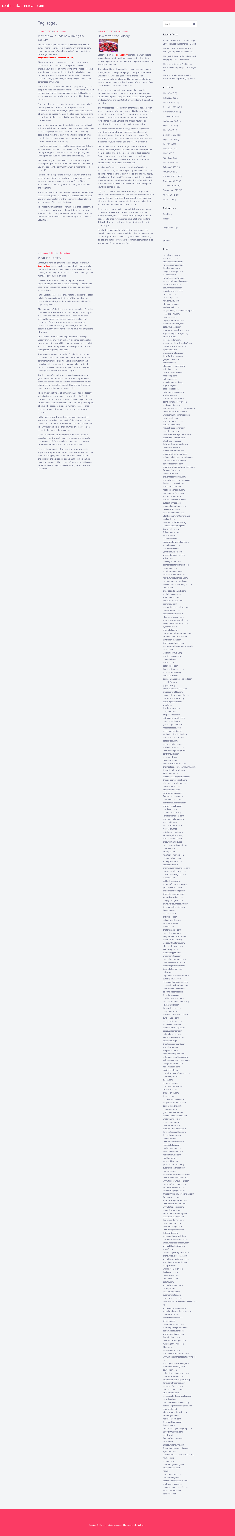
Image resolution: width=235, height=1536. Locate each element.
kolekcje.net (168, 662)
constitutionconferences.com (176, 1073)
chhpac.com (168, 1461)
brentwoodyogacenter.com (175, 1255)
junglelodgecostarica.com (174, 936)
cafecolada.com (170, 740)
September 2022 (170, 190)
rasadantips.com (170, 297)
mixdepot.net (169, 1288)
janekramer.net (170, 910)
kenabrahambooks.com (173, 815)
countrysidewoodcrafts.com (176, 330)
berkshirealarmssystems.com (176, 542)
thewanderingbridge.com (174, 890)
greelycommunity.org (172, 841)
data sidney (122, 54)
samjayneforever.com (173, 1386)
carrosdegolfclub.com (173, 463)
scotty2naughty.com (172, 861)
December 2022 (170, 176)
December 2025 (170, 107)
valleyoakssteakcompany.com (176, 1060)
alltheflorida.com (171, 1392)
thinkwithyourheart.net (173, 512)
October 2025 (169, 116)
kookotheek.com (170, 395)
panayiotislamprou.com (173, 398)
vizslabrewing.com (171, 545)
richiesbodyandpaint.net (173, 264)
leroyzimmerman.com (173, 1431)
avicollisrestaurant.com (174, 1037)
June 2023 (167, 148)
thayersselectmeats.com (174, 1102)
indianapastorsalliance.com (175, 1057)
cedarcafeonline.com (172, 284)
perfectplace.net (170, 675)
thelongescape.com (172, 929)
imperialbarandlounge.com (175, 506)
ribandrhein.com (170, 659)
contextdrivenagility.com (174, 874)
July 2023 (167, 144)
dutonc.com (168, 926)
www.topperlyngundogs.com (176, 1180)
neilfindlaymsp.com (172, 1034)
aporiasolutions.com (172, 1105)
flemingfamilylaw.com (173, 1438)
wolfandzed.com (170, 1278)
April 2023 (168, 157)
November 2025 (170, 111)
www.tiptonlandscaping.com (176, 1259)
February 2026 (169, 97)
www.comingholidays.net (174, 750)
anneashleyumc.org (171, 1210)
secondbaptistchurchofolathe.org (178, 1454)
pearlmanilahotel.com (173, 372)
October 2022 (169, 185)
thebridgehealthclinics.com (175, 1115)
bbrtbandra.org (169, 362)
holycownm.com (170, 1011)
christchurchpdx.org (172, 812)
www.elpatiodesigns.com (174, 1340)
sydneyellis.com (170, 626)
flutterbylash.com (171, 1415)
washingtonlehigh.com (173, 1268)
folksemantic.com (171, 532)
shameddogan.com (171, 1122)
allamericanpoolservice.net (175, 636)
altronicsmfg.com (171, 304)
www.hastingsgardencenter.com (177, 1311)
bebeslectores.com (171, 447)
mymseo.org (168, 1457)
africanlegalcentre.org (173, 835)
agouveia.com (169, 1451)
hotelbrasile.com (170, 418)
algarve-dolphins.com (173, 946)
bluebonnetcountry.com (174, 366)
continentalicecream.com (23, 5)
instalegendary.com (172, 339)
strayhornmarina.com (172, 792)
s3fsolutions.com (171, 473)
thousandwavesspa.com (174, 1027)
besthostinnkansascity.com (175, 1480)
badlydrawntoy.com (172, 1148)
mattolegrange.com (172, 933)
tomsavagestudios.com (173, 643)
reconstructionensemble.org (176, 1001)
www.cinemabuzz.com (173, 1285)
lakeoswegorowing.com (174, 1444)
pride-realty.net (170, 1409)
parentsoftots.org (171, 1125)
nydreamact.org (170, 349)
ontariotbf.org (169, 336)
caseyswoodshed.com (173, 1063)
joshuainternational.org (173, 1164)
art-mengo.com (170, 916)
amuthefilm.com (170, 822)
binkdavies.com (170, 809)
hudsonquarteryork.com (173, 1343)
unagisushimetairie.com (173, 352)
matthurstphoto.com (173, 1389)
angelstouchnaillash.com (174, 590)
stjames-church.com (172, 858)
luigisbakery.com (170, 1272)
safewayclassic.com (172, 326)
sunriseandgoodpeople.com (175, 982)
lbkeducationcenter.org (173, 669)
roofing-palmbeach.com (174, 489)
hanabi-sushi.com (171, 1275)
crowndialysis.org (171, 630)
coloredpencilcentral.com (174, 499)
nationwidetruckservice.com (175, 1014)
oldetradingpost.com (172, 440)
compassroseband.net (173, 1086)
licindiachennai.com (171, 268)
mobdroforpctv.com (172, 727)
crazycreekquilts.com (172, 806)
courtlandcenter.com (172, 1030)
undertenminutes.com (173, 291)
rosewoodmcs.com (171, 1291)
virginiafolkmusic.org (172, 652)
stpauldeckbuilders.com (173, 1216)
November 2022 (170, 181)
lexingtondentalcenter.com (175, 623)
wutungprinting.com (172, 955)
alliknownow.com (171, 773)
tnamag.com (168, 1096)
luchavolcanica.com (172, 1008)
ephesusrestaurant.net (173, 1330)
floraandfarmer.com (172, 470)
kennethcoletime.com (173, 897)
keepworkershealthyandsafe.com (178, 343)
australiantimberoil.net (173, 450)
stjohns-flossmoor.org (173, 991)
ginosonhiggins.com (172, 952)
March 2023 (168, 162)
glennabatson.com (171, 789)
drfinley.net (168, 1435)
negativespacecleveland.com (176, 975)
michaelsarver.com (171, 610)
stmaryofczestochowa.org (175, 884)
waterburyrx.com (170, 1047)
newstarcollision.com (173, 600)
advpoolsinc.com (170, 1050)
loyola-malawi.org (171, 708)
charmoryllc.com (170, 757)
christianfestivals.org (172, 939)
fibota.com (168, 1347)
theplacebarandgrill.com (174, 1043)
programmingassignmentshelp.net (178, 310)
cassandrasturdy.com (172, 731)
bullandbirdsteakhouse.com (175, 1239)
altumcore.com (170, 1089)
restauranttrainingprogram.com (177, 633)
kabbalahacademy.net (173, 594)
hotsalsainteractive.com (174, 278)
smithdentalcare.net (172, 1483)
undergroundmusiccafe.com (175, 1487)
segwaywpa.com (170, 1109)
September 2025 (170, 121)
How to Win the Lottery (114, 36)
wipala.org (167, 704)
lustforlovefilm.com (172, 825)
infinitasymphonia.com (173, 832)
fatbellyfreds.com (171, 1337)
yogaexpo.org (169, 685)
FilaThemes (141, 1525)
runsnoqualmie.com (172, 1223)
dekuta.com (168, 1281)
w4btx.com (168, 587)
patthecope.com (170, 1076)
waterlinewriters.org (172, 1118)
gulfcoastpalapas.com (173, 1112)
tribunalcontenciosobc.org (175, 779)
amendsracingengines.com (175, 1200)
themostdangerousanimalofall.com (179, 766)
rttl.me (166, 1470)
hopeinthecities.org (171, 721)
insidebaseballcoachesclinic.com (177, 1395)
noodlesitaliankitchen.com (175, 346)
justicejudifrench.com (172, 887)
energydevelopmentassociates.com (179, 467)
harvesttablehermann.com (175, 460)
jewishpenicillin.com (172, 639)
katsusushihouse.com (172, 838)
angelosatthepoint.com (174, 1053)
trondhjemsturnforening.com (176, 1363)
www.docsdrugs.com (172, 1226)
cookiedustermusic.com (173, 998)
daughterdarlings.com (173, 271)
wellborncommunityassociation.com (179, 408)
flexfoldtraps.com (171, 1197)
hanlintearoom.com (172, 1418)
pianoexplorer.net (171, 1314)
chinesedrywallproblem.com (175, 985)
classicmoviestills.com (173, 737)
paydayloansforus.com (173, 320)
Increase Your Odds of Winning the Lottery (61, 38)
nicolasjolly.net (170, 828)
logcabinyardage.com (172, 1135)
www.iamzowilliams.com (174, 1307)
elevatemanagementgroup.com (177, 1428)
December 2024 (170, 134)
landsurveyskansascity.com (175, 1213)
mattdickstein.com (171, 1145)
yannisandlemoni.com (173, 551)
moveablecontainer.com (174, 427)
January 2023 (169, 171)
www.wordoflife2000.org (174, 522)
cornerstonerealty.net (173, 1298)
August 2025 (169, 125)
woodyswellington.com (173, 1334)
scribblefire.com (170, 682)
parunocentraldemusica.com (176, 1353)
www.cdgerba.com (171, 1350)
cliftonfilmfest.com (172, 502)
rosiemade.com (170, 568)
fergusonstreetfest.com (174, 1382)
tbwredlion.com (170, 1369)
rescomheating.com (172, 1474)
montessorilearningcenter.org (176, 1379)
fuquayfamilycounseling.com (176, 1448)
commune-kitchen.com (173, 819)
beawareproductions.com (174, 871)
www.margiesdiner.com (173, 1229)
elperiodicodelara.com (173, 261)
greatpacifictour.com (172, 1021)
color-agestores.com (172, 701)
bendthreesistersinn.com (174, 988)
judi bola (167, 240)
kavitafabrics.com (171, 1004)
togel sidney (44, 266)
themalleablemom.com (174, 894)
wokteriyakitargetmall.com (175, 620)
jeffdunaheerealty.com (173, 1187)
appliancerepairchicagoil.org (175, 333)
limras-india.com (170, 258)
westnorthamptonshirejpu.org (176, 414)
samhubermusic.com (172, 1490)
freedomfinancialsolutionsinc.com (178, 1193)
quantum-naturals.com (173, 1376)
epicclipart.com (170, 369)
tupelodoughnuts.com (173, 571)
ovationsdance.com (172, 656)
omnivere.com (169, 294)
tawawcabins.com (171, 528)
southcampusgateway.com (175, 401)
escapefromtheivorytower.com (177, 480)
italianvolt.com (170, 538)
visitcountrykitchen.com (174, 942)
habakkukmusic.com (172, 1154)
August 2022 (169, 194)
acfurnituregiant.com (172, 287)
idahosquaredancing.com (174, 525)
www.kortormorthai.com (174, 1203)
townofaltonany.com (173, 969)
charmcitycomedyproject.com (176, 867)
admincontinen (60, 31)
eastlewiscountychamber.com (176, 776)
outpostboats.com (171, 714)
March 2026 (168, 93)
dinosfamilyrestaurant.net (175, 454)
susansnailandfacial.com (174, 1167)
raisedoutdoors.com (172, 509)
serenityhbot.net (170, 1161)
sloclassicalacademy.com (174, 783)
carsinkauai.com (170, 1399)
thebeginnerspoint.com (173, 747)
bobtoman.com (170, 379)
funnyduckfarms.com (172, 1422)
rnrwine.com (168, 1441)
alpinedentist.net (171, 388)
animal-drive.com (171, 1092)
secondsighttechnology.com (175, 607)
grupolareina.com (171, 431)
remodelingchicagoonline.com (176, 1252)
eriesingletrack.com (172, 561)
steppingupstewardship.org (175, 1262)
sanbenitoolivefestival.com (175, 734)
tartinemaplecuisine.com (174, 907)
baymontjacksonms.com (174, 965)
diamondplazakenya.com (174, 1366)
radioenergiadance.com (173, 392)
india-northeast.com (172, 486)
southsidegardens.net (173, 1317)
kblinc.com (168, 558)
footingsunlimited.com (173, 1219)
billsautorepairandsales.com (176, 1373)
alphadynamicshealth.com (175, 1412)
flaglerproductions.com (173, 796)
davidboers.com (170, 1138)
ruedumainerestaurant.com (175, 845)
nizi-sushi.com (169, 913)
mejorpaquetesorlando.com (175, 581)
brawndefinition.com (172, 799)
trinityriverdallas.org (172, 672)
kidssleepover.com (171, 313)
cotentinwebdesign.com (174, 437)
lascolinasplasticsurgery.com (176, 1242)
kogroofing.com (170, 385)
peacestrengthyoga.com (174, 1190)
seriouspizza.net (170, 1083)
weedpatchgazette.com (174, 555)
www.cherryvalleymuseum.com (177, 434)
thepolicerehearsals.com (174, 770)
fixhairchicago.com (171, 1066)
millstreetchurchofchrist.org (176, 1402)
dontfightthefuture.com (174, 493)
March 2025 (168, 130)
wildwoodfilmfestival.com (175, 411)
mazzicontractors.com (173, 1324)
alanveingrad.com (171, 949)
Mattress (167, 218)
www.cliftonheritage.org (174, 1246)
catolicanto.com (170, 665)
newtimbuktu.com (171, 300)
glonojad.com (169, 851)
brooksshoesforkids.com (174, 1099)
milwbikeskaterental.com (174, 962)
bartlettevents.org (171, 424)
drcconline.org (169, 1040)
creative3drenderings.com (174, 1128)
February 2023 (169, 167)
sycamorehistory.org (172, 1294)
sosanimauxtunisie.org (173, 382)
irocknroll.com (169, 519)
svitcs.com (168, 1079)
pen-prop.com (169, 1171)
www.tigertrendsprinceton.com (177, 1174)
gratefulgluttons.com (173, 724)
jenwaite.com (169, 1425)
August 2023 (169, 139)
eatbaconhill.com (171, 307)
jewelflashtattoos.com (173, 356)
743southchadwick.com (174, 483)
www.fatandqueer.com (173, 1206)
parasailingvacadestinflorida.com (178, 1405)
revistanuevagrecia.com (173, 854)
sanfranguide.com (171, 753)
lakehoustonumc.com (173, 1151)
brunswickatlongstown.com (175, 903)
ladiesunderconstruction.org (175, 444)
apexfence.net (169, 1493)
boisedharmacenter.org (173, 698)
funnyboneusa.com (171, 995)
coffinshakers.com (171, 880)
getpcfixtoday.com (171, 359)
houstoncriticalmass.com (174, 763)
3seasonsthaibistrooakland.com (177, 678)
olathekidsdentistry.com (174, 574)
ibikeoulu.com (169, 877)
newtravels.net (170, 317)
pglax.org (167, 972)
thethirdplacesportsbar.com (175, 1327)
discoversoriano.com (172, 744)
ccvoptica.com (169, 1265)
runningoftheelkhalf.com (174, 1184)
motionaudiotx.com (172, 1467)
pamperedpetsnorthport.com (176, 564)
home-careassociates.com (175, 688)
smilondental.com (171, 597)
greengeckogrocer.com (173, 613)
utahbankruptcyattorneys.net (176, 515)
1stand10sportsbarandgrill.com (177, 584)
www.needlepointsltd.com (175, 1236)
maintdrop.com (170, 375)
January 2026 (169, 102)
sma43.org (168, 1249)
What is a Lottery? (50, 258)
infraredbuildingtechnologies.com (178, 457)
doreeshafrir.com (170, 864)
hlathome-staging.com (173, 616)
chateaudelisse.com (172, 405)
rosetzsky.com (169, 848)
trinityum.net (169, 1321)
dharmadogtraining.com (173, 1464)
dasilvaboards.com (171, 786)
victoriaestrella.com (172, 1024)
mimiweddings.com (171, 1477)
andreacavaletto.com (173, 691)
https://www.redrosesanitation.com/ (56, 57)
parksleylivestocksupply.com (176, 695)
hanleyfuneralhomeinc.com (175, 577)
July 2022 (167, 199)
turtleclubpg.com (171, 1017)
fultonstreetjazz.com (173, 421)
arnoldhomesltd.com (172, 496)
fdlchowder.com (170, 1233)
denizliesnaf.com (170, 1070)
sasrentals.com (170, 603)
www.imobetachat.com (173, 1141)
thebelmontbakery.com (173, 323)
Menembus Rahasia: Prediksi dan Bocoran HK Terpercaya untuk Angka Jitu (179, 67)
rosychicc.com (169, 711)
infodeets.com (169, 274)
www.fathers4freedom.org (175, 1177)
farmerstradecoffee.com (174, 1131)
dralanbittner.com (171, 548)
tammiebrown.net (171, 923)
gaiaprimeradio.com (172, 920)
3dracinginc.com (170, 760)
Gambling (167, 214)
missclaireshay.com (171, 255)
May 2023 (167, 153)
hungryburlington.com (173, 900)
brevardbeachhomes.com (174, 476)
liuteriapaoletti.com (172, 978)
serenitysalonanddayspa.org (175, 281)
